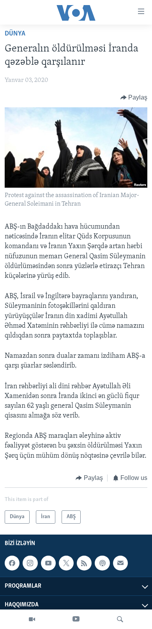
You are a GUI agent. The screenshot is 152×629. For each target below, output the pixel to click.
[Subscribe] (120, 563)
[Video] (32, 619)
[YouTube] (76, 619)
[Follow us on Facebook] (12, 563)
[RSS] (84, 563)
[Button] (134, 97)
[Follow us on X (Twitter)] (66, 563)
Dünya (15, 33)
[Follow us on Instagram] (30, 563)
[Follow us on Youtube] (48, 563)
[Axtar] (120, 619)
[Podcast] (102, 563)
